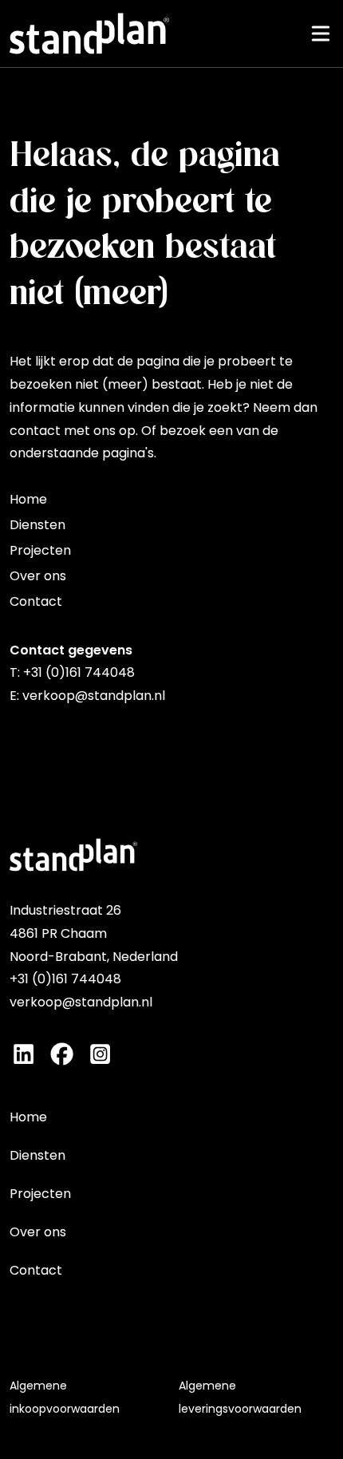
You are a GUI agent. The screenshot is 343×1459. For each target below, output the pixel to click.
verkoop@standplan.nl (93, 695)
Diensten (37, 525)
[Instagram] (100, 1054)
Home (28, 499)
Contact (36, 601)
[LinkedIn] (23, 1054)
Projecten (40, 550)
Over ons (38, 576)
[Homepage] (89, 33)
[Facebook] (62, 1054)
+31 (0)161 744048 (79, 672)
